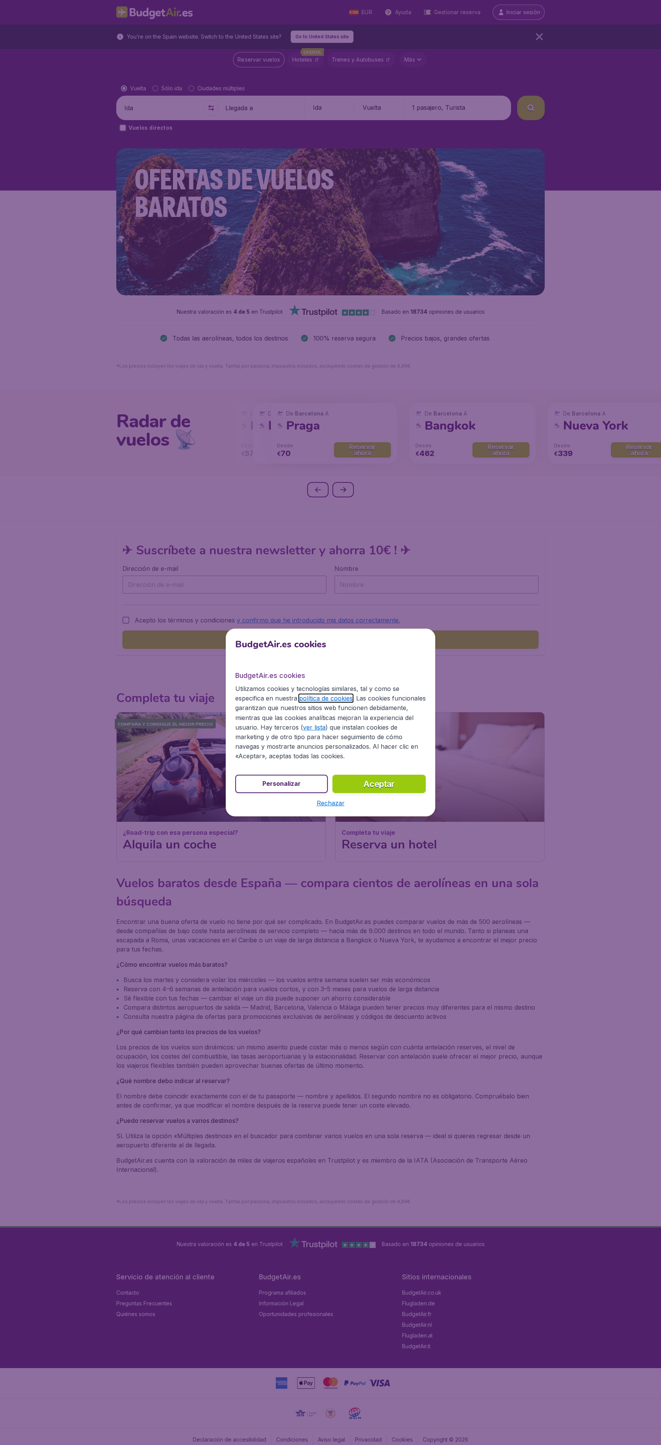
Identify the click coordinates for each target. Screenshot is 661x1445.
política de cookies (326, 698)
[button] (331, 803)
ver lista (314, 727)
